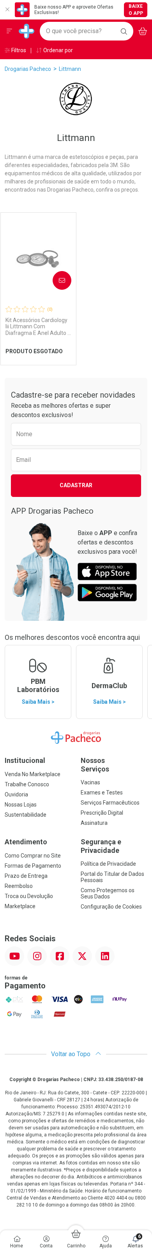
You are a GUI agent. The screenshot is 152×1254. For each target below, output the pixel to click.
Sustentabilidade (25, 815)
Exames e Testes (102, 792)
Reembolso (19, 886)
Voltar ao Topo (71, 1054)
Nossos (95, 764)
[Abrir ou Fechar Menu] (9, 31)
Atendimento (26, 842)
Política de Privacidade (108, 864)
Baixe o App (136, 10)
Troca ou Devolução (29, 896)
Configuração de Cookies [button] (111, 907)
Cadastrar (76, 485)
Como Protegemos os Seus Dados (107, 893)
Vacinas (90, 782)
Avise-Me (55, 280)
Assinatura (94, 823)
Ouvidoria (16, 794)
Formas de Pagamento (33, 866)
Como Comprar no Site (33, 855)
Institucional (25, 760)
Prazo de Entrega (26, 876)
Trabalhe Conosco (27, 784)
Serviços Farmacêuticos (110, 803)
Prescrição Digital (102, 813)
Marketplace (20, 906)
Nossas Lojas (21, 804)
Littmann (70, 69)
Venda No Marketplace (32, 774)
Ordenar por (57, 50)
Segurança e (101, 846)
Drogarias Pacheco (28, 69)
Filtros (18, 50)
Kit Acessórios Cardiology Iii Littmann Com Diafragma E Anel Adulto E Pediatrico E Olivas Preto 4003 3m (38, 326)
